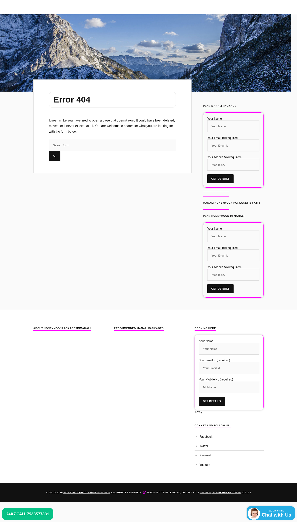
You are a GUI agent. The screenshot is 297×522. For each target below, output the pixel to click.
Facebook (206, 436)
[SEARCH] (54, 156)
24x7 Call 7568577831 (27, 514)
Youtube (204, 464)
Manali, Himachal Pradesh (220, 492)
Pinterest (205, 455)
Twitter (203, 446)
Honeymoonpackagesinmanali (86, 492)
